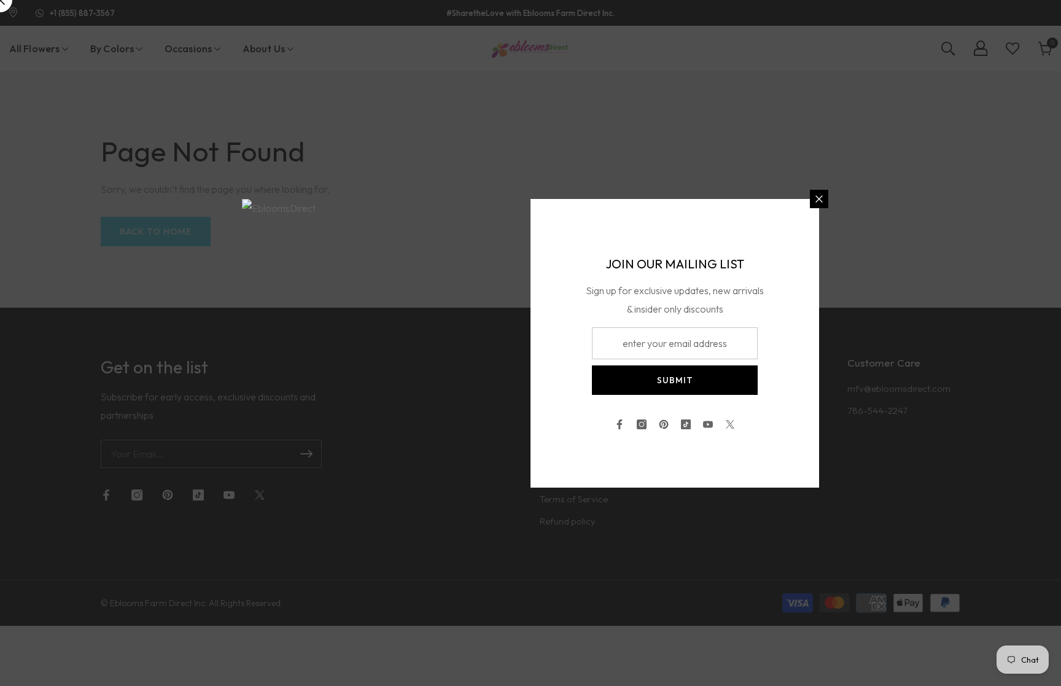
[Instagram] (642, 424)
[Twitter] (730, 424)
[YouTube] (708, 424)
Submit (675, 380)
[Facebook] (619, 424)
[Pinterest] (664, 424)
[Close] (819, 199)
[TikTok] (686, 424)
